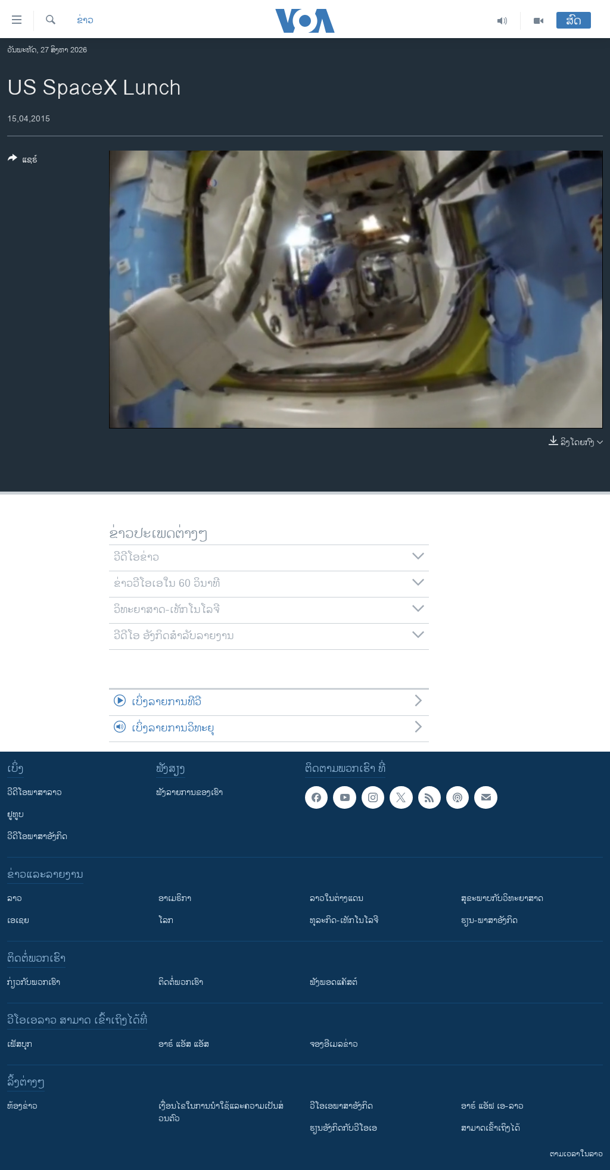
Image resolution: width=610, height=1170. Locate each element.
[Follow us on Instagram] (373, 797)
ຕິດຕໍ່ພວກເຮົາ (180, 982)
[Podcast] (457, 797)
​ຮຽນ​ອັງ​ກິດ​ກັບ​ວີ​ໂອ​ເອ (343, 1128)
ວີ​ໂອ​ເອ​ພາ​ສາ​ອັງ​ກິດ (341, 1106)
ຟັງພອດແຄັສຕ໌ (333, 982)
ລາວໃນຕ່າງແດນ (336, 898)
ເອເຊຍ (18, 920)
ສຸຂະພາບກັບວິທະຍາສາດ (502, 898)
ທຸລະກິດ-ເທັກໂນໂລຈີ (344, 920)
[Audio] (502, 21)
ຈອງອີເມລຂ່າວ (334, 1044)
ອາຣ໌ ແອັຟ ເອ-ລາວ (492, 1106)
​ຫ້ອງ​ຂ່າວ (22, 1106)
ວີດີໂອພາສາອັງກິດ (37, 836)
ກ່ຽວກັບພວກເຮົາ (33, 982)
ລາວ (14, 898)
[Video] (538, 21)
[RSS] (429, 797)
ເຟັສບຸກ (19, 1044)
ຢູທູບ (15, 814)
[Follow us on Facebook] (316, 797)
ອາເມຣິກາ (174, 898)
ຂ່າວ (85, 21)
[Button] (23, 162)
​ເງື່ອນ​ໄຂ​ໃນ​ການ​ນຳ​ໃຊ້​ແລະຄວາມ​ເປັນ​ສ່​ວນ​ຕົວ (221, 1112)
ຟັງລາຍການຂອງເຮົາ (189, 792)
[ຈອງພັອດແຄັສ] (485, 797)
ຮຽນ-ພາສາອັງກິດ (489, 920)
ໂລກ (165, 920)
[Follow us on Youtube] (344, 797)
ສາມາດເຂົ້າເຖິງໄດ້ (490, 1128)
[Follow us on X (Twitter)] (401, 797)
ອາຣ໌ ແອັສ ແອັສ (183, 1044)
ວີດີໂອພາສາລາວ (34, 792)
